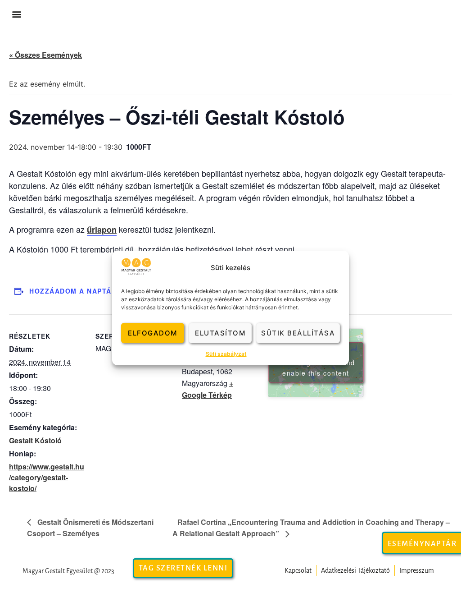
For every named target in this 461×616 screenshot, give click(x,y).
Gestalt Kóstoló (35, 440)
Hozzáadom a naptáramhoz (86, 291)
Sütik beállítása (298, 333)
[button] (16, 14)
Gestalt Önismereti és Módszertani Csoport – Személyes (90, 528)
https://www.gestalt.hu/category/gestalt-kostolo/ (46, 477)
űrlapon (102, 229)
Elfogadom (152, 333)
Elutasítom (220, 333)
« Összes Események (45, 55)
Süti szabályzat (226, 353)
